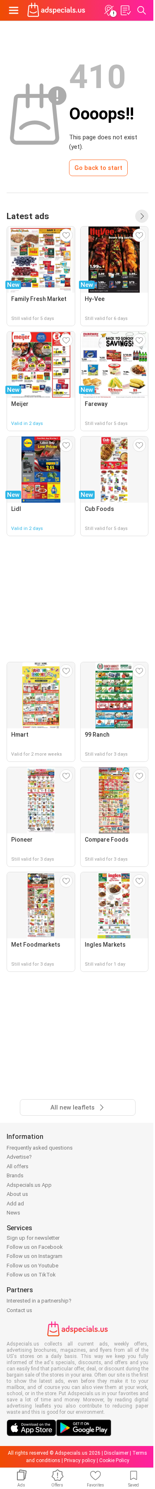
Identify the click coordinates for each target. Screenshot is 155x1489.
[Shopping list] (125, 10)
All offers (18, 1166)
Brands (15, 1175)
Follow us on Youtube (32, 1265)
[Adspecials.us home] (56, 10)
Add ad (15, 1203)
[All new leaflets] (141, 216)
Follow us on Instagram (34, 1256)
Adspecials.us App (29, 1185)
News (13, 1213)
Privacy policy (79, 1460)
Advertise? (19, 1157)
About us (17, 1194)
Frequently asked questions (40, 1148)
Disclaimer (116, 1453)
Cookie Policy (114, 1460)
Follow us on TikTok (31, 1275)
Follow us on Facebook (35, 1247)
